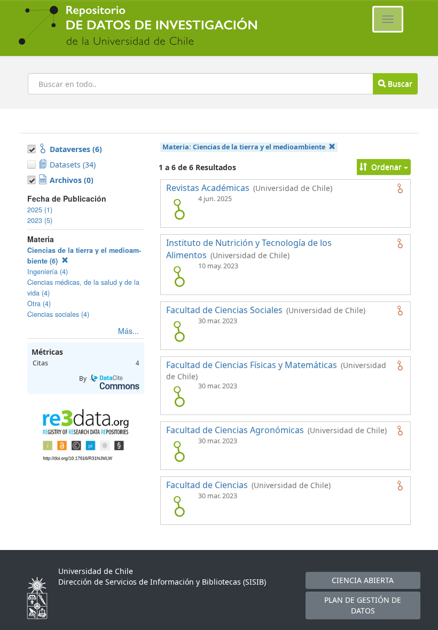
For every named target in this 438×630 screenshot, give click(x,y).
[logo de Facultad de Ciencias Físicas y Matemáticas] (179, 396)
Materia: (243, 146)
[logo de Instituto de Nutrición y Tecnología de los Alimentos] (179, 276)
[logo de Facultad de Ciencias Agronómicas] (179, 451)
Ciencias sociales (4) (58, 314)
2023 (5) (39, 220)
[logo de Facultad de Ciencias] (179, 506)
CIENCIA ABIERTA (363, 580)
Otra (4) (39, 303)
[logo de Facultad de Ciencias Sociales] (179, 331)
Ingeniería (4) (47, 271)
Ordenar (386, 167)
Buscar (399, 83)
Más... (128, 330)
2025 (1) (39, 209)
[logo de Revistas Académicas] (179, 209)
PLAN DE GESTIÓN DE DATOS (362, 605)
